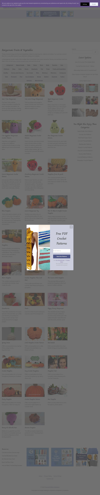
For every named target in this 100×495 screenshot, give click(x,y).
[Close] (71, 226)
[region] (50, 3)
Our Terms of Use (60, 260)
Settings (85, 4)
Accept (94, 4)
